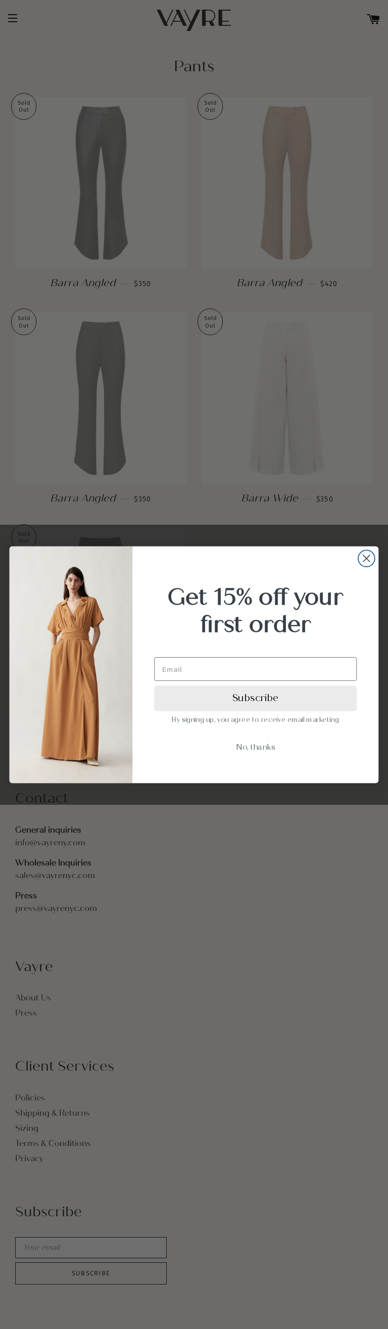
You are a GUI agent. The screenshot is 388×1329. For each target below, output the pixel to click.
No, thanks (255, 746)
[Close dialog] (366, 558)
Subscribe (255, 697)
